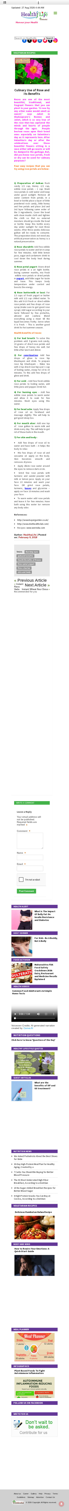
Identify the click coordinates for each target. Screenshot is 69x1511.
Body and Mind (21, 1244)
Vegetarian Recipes (24, 52)
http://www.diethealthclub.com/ (33, 523)
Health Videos (21, 986)
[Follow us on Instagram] (55, 39)
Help (40, 1494)
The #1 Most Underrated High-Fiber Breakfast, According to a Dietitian (31, 1181)
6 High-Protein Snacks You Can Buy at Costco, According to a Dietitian (32, 1197)
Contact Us (50, 1497)
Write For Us (20, 1413)
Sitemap (30, 1497)
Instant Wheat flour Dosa (35, 589)
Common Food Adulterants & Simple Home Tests (32, 992)
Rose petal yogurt (26, 564)
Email (21, 864)
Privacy (47, 1494)
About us (17, 1494)
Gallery (34, 1494)
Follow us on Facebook (28, 1402)
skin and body (24, 572)
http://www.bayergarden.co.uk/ (32, 520)
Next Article (35, 585)
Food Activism (21, 959)
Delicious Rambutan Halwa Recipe (33, 1212)
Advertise (40, 1497)
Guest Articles (22, 1077)
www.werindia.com (35, 527)
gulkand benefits (25, 556)
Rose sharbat (24, 568)
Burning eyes (32, 552)
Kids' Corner (20, 933)
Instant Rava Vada (18, 586)
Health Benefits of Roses (29, 560)
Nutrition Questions (26, 1035)
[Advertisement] (31, 30)
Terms (55, 1494)
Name (21, 853)
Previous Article (32, 580)
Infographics (21, 1366)
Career (26, 1494)
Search (49, 38)
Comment (23, 831)
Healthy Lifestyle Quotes (28, 1048)
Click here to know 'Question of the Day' (33, 1039)
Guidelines (21, 1497)
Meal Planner (21, 1329)
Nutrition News (22, 1151)
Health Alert (20, 906)
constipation (31, 355)
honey (28, 488)
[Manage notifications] (61, 1503)
